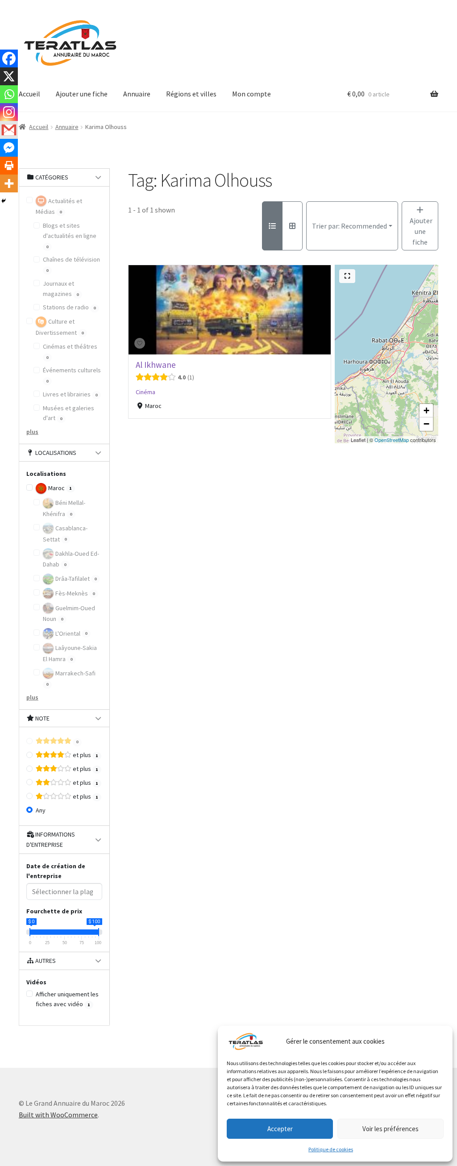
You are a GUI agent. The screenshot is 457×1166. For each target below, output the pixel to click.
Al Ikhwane (156, 364)
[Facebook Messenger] (9, 148)
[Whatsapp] (9, 94)
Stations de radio (69, 307)
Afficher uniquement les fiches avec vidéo (67, 999)
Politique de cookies (330, 1149)
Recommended (349, 225)
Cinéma (145, 392)
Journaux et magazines (61, 288)
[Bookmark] (139, 343)
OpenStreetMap (391, 439)
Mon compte (251, 93)
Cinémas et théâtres (70, 351)
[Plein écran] (347, 276)
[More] (9, 183)
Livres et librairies (70, 394)
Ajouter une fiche (82, 93)
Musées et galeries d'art (68, 413)
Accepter (280, 1128)
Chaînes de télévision (71, 264)
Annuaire (136, 93)
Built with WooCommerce (58, 1114)
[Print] (9, 166)
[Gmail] (9, 130)
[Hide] (3, 200)
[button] (426, 410)
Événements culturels (72, 375)
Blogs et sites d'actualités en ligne (69, 235)
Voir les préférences (390, 1128)
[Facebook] (9, 58)
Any (41, 810)
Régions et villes (191, 93)
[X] (9, 76)
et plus (84, 755)
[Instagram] (9, 112)
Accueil (29, 93)
